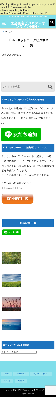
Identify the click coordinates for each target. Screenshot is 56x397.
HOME (6, 374)
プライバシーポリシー (41, 374)
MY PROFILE (21, 374)
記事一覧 (7, 381)
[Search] (50, 86)
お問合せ (21, 381)
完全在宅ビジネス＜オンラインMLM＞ (28, 24)
